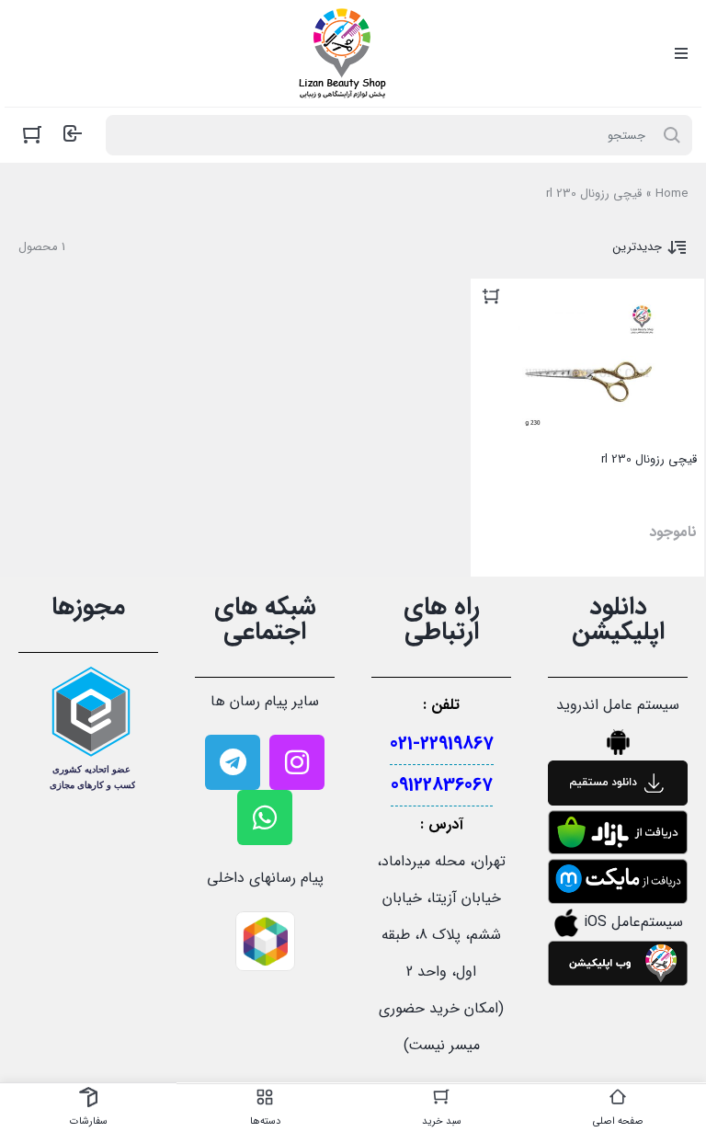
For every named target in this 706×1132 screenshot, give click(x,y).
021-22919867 (442, 743)
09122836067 (442, 785)
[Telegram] (232, 762)
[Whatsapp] (264, 817)
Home (671, 193)
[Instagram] (297, 762)
